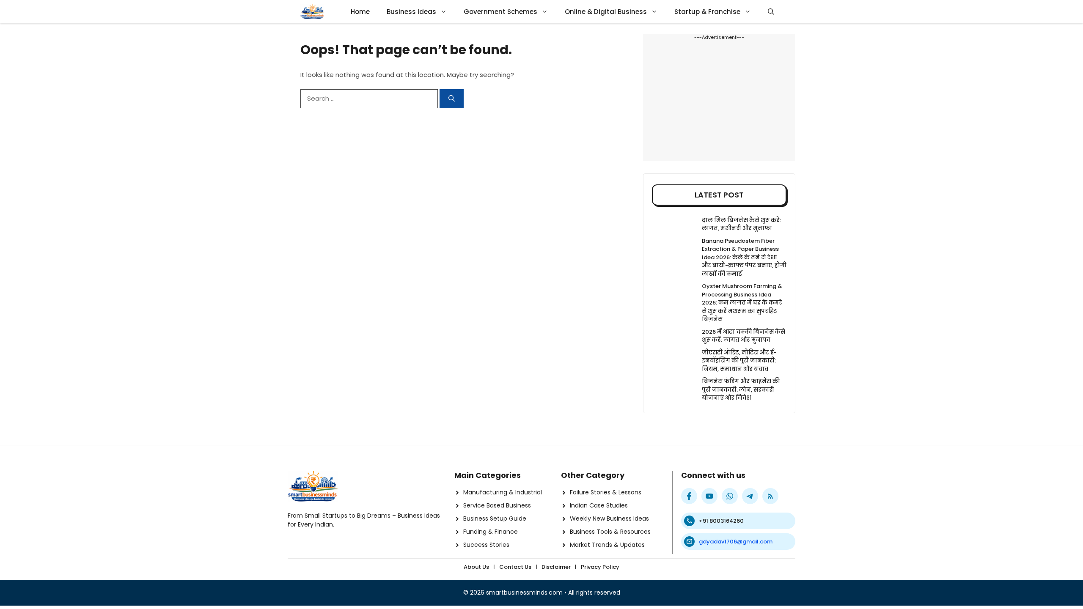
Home (360, 11)
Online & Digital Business (606, 11)
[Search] (452, 98)
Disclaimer (556, 567)
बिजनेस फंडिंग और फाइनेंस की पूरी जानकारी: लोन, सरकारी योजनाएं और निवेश (741, 389)
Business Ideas (411, 11)
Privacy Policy (600, 567)
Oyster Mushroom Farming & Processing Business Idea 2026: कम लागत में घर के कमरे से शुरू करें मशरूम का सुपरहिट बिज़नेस (742, 302)
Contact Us (515, 567)
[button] (771, 11)
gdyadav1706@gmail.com (735, 542)
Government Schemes (500, 11)
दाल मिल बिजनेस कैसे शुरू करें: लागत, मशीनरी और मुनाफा (741, 224)
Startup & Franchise (707, 11)
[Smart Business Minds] (312, 11)
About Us (476, 567)
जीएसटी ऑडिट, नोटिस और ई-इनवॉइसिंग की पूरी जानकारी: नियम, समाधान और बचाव (739, 360)
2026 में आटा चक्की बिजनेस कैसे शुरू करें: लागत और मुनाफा (743, 336)
